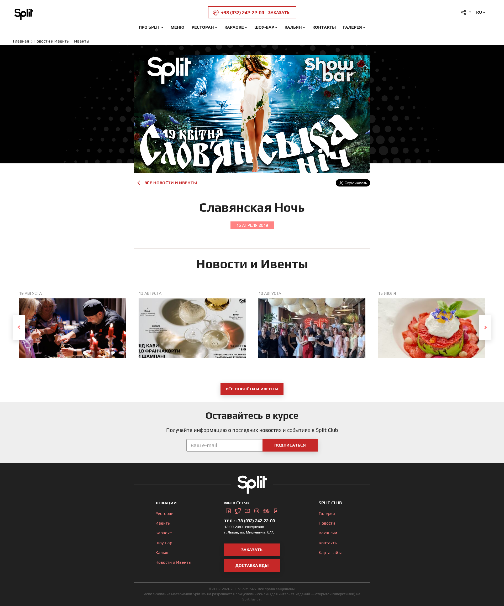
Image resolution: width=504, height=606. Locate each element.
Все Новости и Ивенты (170, 182)
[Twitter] (238, 510)
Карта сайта (331, 552)
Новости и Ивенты (173, 562)
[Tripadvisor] (266, 510)
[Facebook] (228, 510)
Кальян (293, 27)
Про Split (149, 27)
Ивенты (163, 523)
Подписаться (290, 445)
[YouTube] (247, 510)
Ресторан (203, 27)
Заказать (251, 549)
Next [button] (485, 327)
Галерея (352, 27)
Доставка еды (252, 565)
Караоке (234, 27)
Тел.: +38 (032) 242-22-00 (249, 520)
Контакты (324, 27)
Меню (177, 27)
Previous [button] (19, 327)
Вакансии (328, 532)
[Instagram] (257, 510)
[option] (72, 332)
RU (479, 12)
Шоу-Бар (264, 27)
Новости (327, 523)
